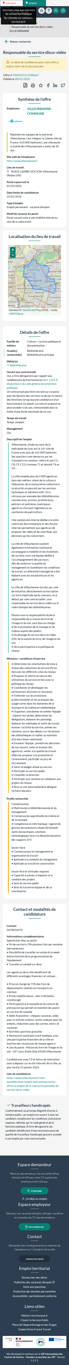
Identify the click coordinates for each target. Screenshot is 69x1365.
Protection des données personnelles (34, 1291)
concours (10, 3)
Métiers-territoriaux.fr (34, 1315)
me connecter (36, 1226)
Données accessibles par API (40, 1357)
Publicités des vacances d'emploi (33, 1282)
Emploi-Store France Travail (34, 1329)
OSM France (16, 313)
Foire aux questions (34, 1286)
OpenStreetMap (31, 309)
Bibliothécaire (17, 365)
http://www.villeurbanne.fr (22, 160)
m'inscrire (36, 1190)
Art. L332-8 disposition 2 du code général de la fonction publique (32, 383)
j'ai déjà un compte (36, 1198)
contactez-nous (35, 1258)
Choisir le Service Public (34, 1320)
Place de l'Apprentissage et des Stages (34, 1324)
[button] (12, 249)
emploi (32, 3)
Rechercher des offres (34, 1277)
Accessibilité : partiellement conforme (35, 1296)
